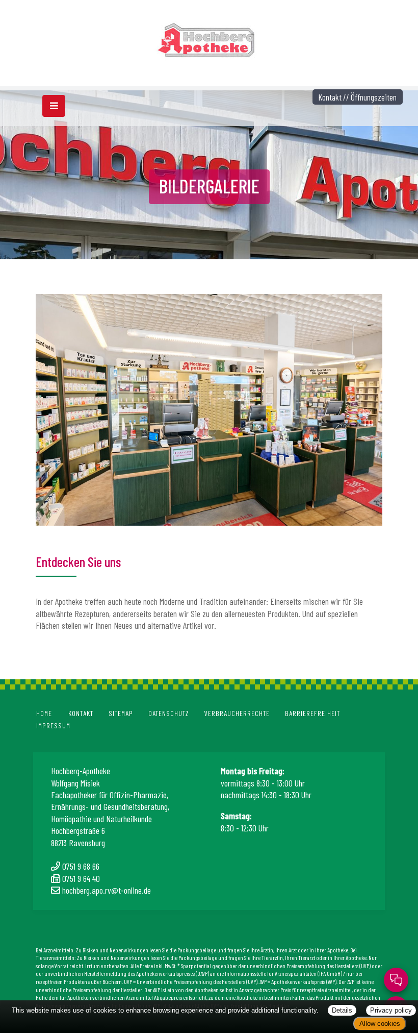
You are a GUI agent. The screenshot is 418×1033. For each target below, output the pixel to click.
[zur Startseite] (209, 36)
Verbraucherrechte (237, 713)
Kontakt (80, 713)
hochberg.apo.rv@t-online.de (106, 890)
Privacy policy (391, 1010)
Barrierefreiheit (312, 713)
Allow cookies (379, 1023)
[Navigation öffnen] (53, 106)
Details (342, 1010)
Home (44, 713)
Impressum (53, 725)
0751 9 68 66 (80, 866)
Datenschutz (168, 713)
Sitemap (121, 713)
